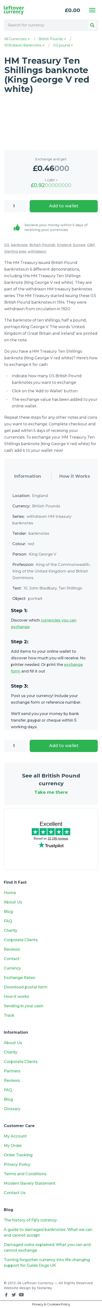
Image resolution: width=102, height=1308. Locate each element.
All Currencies (16, 39)
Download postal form (25, 987)
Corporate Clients (21, 940)
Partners (12, 1071)
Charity (10, 930)
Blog (8, 911)
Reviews (12, 949)
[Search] (92, 25)
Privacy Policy (17, 1164)
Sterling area (15, 251)
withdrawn (37, 251)
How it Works (74, 476)
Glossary (12, 1109)
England (64, 245)
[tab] (27, 476)
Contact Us (15, 1193)
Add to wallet (64, 206)
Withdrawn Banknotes (23, 45)
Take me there (51, 792)
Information (27, 476)
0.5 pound (62, 45)
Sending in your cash (23, 1006)
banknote (19, 245)
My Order (13, 1145)
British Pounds (51, 39)
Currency (12, 968)
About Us (13, 902)
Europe (79, 245)
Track (9, 1015)
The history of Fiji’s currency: (31, 1220)
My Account (15, 1136)
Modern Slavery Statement (30, 1183)
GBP (91, 245)
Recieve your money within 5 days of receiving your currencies (56, 227)
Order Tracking (18, 1155)
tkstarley (44, 1288)
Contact (11, 959)
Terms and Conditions (25, 1174)
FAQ (8, 921)
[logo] (23, 10)
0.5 (6, 245)
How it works (16, 996)
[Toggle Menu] (92, 10)
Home (10, 892)
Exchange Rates (19, 977)
